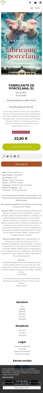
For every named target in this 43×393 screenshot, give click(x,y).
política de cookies (8, 377)
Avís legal (22, 349)
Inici (22, 306)
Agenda (22, 312)
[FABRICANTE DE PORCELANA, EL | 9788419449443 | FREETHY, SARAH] (21, 43)
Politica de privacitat (22, 351)
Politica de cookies (22, 354)
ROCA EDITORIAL (21, 95)
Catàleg (22, 309)
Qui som (22, 314)
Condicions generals (22, 346)
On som (22, 317)
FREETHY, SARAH (21, 92)
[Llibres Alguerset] (3, 2)
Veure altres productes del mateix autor (21, 107)
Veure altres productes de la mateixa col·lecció (21, 100)
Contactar (22, 319)
